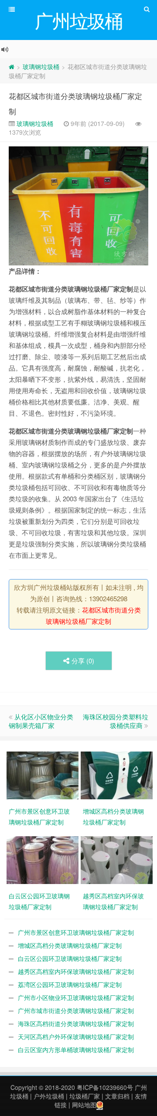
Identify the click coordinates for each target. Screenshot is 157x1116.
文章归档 (117, 1096)
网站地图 (84, 1104)
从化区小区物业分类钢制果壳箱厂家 (41, 721)
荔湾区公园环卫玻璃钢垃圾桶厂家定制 (70, 984)
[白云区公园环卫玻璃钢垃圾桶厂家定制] (43, 859)
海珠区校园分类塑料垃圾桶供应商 (115, 721)
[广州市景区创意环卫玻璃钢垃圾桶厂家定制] (43, 774)
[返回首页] (11, 66)
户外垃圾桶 (49, 1096)
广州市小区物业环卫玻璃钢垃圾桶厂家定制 (76, 997)
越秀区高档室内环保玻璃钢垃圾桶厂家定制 (76, 971)
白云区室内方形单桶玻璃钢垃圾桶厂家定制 (76, 1049)
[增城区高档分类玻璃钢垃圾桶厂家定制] (117, 774)
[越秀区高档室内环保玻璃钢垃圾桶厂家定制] (117, 859)
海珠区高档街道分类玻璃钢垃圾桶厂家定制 (76, 1023)
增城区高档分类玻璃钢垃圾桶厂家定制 (70, 945)
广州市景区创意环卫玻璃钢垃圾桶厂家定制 (76, 932)
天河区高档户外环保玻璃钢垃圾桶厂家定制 (76, 1036)
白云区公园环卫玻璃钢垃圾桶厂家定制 (70, 958)
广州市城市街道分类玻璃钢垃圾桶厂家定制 (76, 1010)
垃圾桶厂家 (84, 1096)
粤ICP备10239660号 (105, 1087)
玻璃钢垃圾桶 (41, 66)
